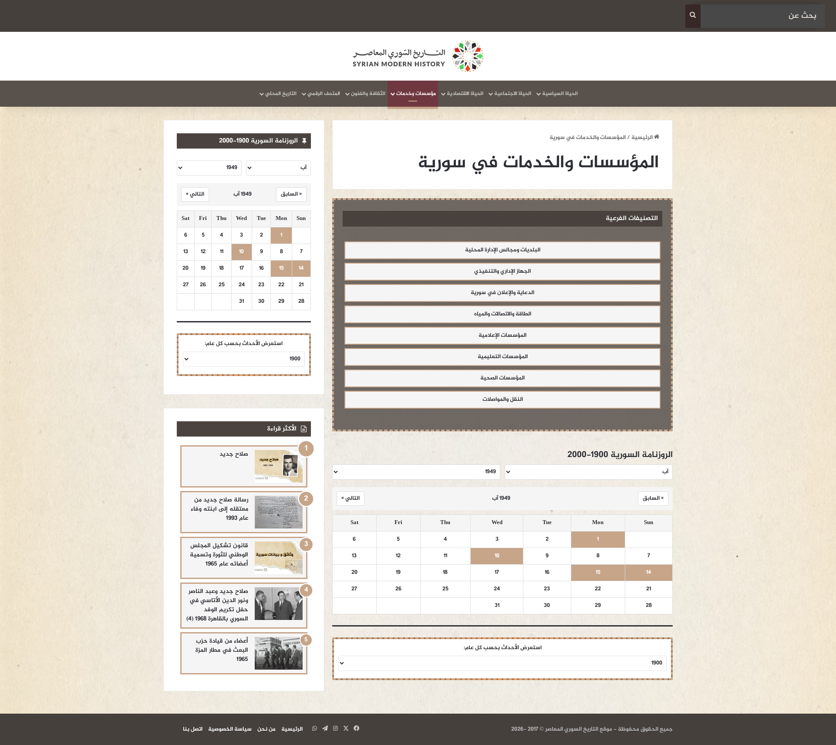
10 (497, 556)
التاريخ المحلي (281, 93)
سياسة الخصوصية (230, 729)
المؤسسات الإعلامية (502, 335)
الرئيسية (642, 137)
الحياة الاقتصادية (465, 93)
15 (598, 572)
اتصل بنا (192, 729)
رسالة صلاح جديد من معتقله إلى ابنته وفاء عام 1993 (219, 509)
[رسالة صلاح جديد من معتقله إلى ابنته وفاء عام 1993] (279, 512)
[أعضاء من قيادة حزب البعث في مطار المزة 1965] (279, 653)
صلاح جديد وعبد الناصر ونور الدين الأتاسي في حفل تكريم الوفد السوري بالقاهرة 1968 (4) (217, 605)
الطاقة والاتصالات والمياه (502, 314)
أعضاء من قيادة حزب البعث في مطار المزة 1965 (222, 650)
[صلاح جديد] (279, 466)
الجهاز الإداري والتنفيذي (502, 271)
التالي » (350, 498)
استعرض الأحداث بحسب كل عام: (503, 648)
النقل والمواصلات (502, 399)
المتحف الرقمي (323, 93)
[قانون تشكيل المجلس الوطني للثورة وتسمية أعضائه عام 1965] (279, 558)
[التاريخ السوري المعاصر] (418, 56)
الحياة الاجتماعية (512, 93)
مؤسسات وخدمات (416, 93)
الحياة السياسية (560, 93)
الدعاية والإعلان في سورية (502, 293)
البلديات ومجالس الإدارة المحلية (502, 250)
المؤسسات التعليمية (503, 357)
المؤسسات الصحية (502, 378)
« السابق (653, 498)
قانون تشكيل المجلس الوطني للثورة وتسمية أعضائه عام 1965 (219, 555)
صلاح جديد (233, 454)
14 (648, 572)
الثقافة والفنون (368, 93)
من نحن (266, 729)
